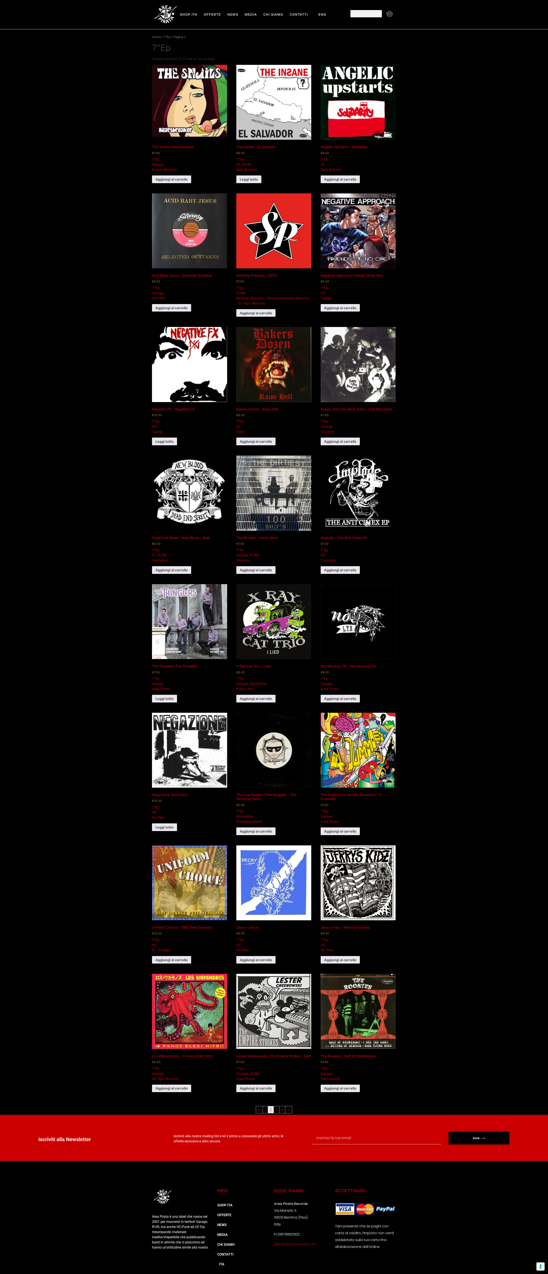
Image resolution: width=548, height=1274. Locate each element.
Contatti (299, 14)
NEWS (232, 14)
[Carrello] (389, 13)
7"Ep (167, 37)
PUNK (246, 164)
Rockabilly (258, 684)
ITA (220, 1264)
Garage (158, 164)
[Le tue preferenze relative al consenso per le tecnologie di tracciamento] (540, 1266)
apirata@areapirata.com (295, 1244)
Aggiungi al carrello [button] (171, 179)
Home (156, 37)
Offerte (212, 14)
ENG (320, 14)
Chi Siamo (273, 14)
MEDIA (251, 14)
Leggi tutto (249, 179)
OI (238, 164)
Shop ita (188, 14)
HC (323, 293)
